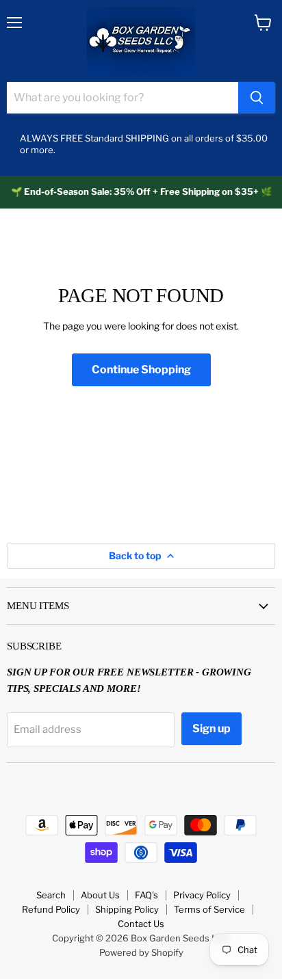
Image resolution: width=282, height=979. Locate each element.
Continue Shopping (141, 369)
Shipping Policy (127, 909)
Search (51, 894)
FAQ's (146, 894)
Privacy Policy (202, 894)
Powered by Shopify (141, 952)
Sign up (211, 728)
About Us (100, 894)
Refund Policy (51, 909)
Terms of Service (209, 909)
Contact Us (141, 923)
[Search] (256, 97)
